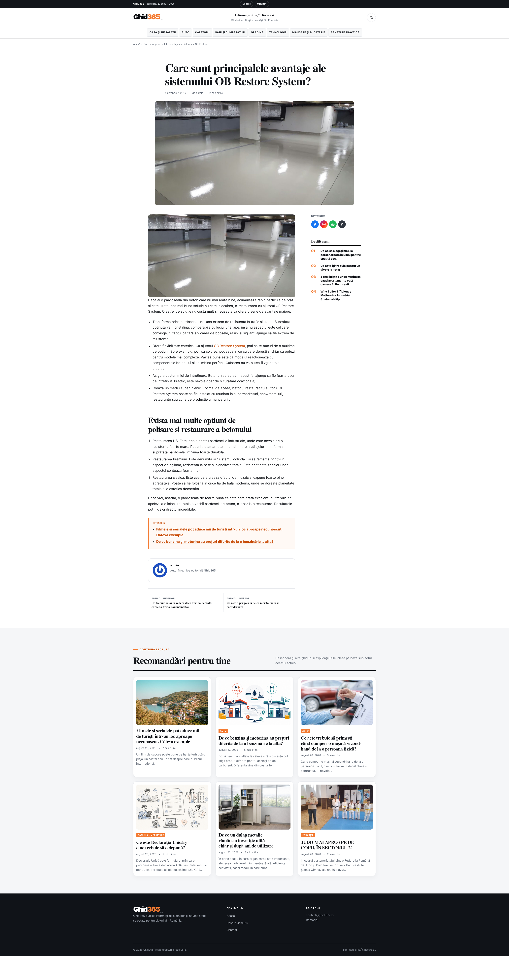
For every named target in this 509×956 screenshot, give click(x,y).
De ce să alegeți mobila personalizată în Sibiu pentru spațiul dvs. (341, 254)
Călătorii (202, 32)
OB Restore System (229, 346)
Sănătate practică (345, 32)
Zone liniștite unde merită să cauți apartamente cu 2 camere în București (340, 280)
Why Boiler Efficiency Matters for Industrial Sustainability (336, 295)
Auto (185, 32)
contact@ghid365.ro (320, 915)
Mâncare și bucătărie (308, 32)
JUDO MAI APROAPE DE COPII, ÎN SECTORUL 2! (327, 845)
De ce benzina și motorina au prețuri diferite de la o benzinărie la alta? (215, 542)
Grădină (257, 32)
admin (199, 92)
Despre (247, 3)
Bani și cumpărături (230, 32)
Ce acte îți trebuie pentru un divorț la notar (340, 267)
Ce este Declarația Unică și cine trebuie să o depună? (161, 845)
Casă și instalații (163, 32)
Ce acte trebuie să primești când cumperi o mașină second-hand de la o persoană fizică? (331, 743)
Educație (308, 835)
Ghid (148, 17)
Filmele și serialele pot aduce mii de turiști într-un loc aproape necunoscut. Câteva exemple (167, 736)
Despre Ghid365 (237, 923)
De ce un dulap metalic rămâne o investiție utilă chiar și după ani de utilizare (246, 840)
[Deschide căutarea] (371, 17)
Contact (261, 3)
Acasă (136, 44)
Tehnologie (278, 32)
